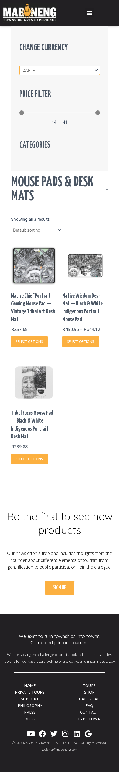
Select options (29, 341)
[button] (89, 12)
